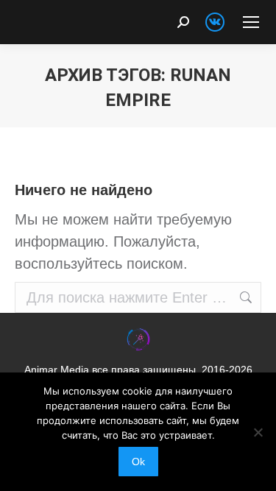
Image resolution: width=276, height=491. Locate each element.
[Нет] (257, 432)
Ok (138, 461)
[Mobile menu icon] (251, 22)
